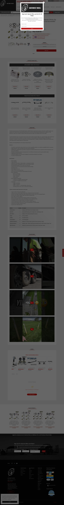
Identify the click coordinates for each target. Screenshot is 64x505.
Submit (32, 28)
